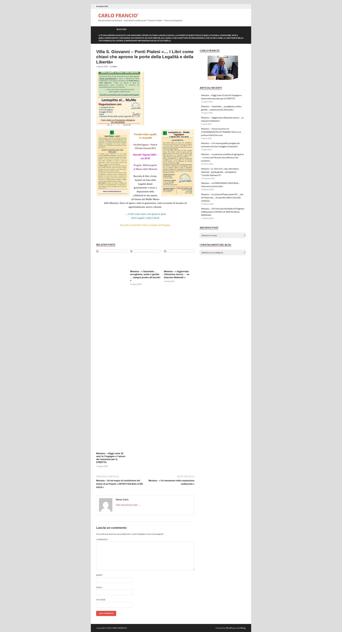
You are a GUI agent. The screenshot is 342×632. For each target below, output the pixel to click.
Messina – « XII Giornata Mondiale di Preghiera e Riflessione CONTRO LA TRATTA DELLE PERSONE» (222, 211)
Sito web (100, 600)
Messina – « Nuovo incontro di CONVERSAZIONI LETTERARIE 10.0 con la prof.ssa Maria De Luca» (221, 131)
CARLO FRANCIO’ (118, 15)
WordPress (230, 628)
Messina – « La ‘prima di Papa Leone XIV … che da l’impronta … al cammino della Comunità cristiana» (222, 197)
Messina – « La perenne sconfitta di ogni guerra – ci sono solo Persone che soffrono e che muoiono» (222, 157)
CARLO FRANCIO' (119, 628)
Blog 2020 (121, 29)
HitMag (242, 628)
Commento (102, 539)
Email (100, 587)
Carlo (114, 67)
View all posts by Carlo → (128, 505)
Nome (99, 575)
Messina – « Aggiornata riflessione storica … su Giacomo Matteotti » (176, 274)
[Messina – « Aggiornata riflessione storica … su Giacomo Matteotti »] (179, 251)
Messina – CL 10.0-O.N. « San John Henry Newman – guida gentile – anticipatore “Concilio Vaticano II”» (220, 171)
